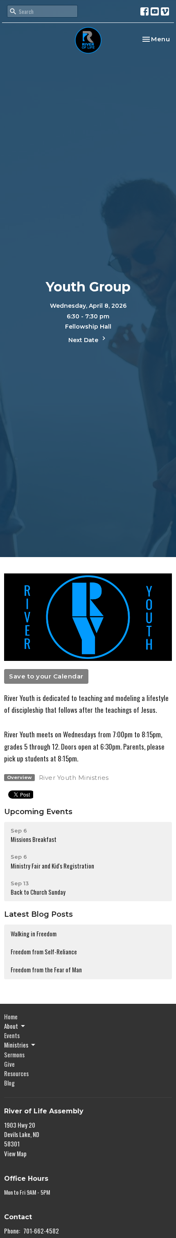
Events (12, 1035)
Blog (9, 1082)
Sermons (14, 1054)
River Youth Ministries (74, 777)
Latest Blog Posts (38, 914)
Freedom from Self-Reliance (44, 951)
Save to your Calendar (46, 676)
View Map (15, 1153)
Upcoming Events (38, 811)
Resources (16, 1073)
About (11, 1025)
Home (11, 1016)
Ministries (16, 1044)
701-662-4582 (41, 1230)
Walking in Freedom (33, 933)
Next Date (84, 340)
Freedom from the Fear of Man (46, 969)
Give (9, 1063)
